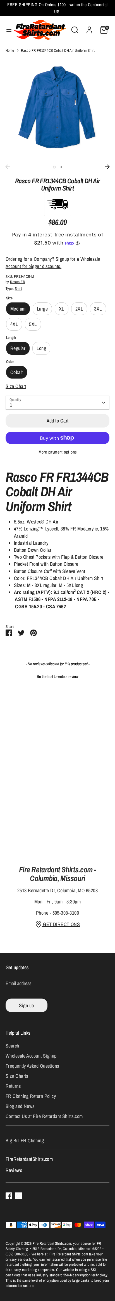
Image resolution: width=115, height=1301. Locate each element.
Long (41, 348)
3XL (98, 308)
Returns (13, 1085)
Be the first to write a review (57, 676)
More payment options (58, 452)
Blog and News (20, 1106)
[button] (57, 675)
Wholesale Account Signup (31, 1055)
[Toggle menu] (6, 30)
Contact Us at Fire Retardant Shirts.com (44, 1116)
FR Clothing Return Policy (31, 1096)
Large (42, 308)
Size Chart (16, 386)
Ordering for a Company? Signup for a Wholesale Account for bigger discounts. (53, 262)
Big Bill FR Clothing (25, 1140)
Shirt (18, 288)
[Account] (89, 27)
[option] (57, 110)
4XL (14, 324)
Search (12, 1045)
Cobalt (16, 372)
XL (61, 308)
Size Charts (17, 1075)
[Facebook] (9, 1195)
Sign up (26, 1005)
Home (10, 50)
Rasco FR (17, 281)
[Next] (107, 167)
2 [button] (61, 167)
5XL (33, 324)
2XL (79, 308)
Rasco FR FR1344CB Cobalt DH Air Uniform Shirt (58, 50)
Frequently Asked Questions (32, 1065)
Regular (17, 348)
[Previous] (7, 167)
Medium (18, 308)
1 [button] (54, 167)
